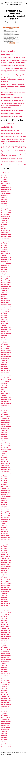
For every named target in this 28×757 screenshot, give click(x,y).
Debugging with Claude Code (10, 130)
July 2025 (4, 197)
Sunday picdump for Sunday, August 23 (13, 57)
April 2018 (4, 366)
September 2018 (6, 356)
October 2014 (5, 448)
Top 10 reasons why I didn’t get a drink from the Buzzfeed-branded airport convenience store (12, 105)
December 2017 (5, 374)
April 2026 (4, 180)
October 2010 (5, 541)
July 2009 (4, 570)
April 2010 (4, 552)
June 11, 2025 (20, 22)
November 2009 (6, 562)
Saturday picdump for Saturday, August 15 (13, 165)
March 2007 (4, 624)
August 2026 (5, 172)
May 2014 (4, 457)
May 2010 (4, 550)
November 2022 (6, 259)
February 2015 (5, 440)
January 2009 (5, 582)
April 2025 (4, 203)
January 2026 (5, 185)
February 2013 (5, 486)
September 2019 (6, 333)
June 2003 (4, 710)
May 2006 (4, 644)
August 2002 (5, 729)
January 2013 (5, 488)
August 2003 (5, 706)
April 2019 (4, 343)
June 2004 (4, 688)
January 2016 (5, 418)
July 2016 (4, 407)
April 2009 (4, 576)
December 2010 (6, 537)
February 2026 (5, 183)
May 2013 (4, 481)
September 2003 (6, 704)
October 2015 (5, 424)
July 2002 (4, 731)
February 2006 (5, 650)
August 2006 (5, 638)
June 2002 (4, 733)
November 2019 (6, 329)
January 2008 (5, 605)
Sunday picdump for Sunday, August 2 (12, 100)
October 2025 (5, 191)
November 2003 (6, 700)
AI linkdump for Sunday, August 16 (11, 161)
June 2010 (4, 549)
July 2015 (4, 430)
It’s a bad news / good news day (10, 113)
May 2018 (4, 364)
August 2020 (5, 312)
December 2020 (6, 304)
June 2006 (4, 642)
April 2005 (4, 669)
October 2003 (5, 702)
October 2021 (5, 284)
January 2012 (5, 512)
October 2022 (5, 261)
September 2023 (6, 240)
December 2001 (6, 745)
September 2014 (6, 449)
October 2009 (5, 564)
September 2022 (6, 263)
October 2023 (5, 238)
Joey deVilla (11, 22)
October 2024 (5, 214)
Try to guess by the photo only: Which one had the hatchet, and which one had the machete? (13, 70)
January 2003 (5, 719)
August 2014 (5, 451)
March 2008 (4, 601)
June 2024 (4, 222)
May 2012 (4, 504)
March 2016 (4, 415)
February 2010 (5, 556)
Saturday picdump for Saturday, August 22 (14, 136)
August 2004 (5, 684)
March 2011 (4, 531)
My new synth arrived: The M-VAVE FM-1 (13, 151)
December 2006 (6, 630)
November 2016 (6, 399)
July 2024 (4, 220)
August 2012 (5, 498)
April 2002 (4, 737)
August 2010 (5, 545)
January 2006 (5, 651)
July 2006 (4, 640)
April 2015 (4, 436)
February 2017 (5, 393)
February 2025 (5, 207)
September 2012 (6, 496)
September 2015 (6, 426)
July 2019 (4, 337)
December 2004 (6, 677)
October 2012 (5, 494)
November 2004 (6, 679)
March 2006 (4, 648)
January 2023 (5, 255)
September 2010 (6, 543)
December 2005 (6, 653)
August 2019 (5, 335)
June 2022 (4, 269)
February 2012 (5, 510)
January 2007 (5, 628)
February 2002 (5, 741)
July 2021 (4, 290)
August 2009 (5, 568)
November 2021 (6, 282)
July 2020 (4, 314)
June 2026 (4, 176)
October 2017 (5, 378)
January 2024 (5, 232)
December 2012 (5, 490)
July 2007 (4, 616)
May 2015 (4, 434)
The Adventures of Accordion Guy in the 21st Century (14, 3)
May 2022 (4, 271)
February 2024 (5, 230)
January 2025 (5, 209)
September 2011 (5, 519)
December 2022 (6, 257)
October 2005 (5, 657)
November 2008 (6, 585)
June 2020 (4, 315)
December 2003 (6, 698)
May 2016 (4, 411)
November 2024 (6, 213)
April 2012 (4, 506)
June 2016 (4, 409)
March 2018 (4, 368)
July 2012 (4, 500)
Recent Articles (8, 51)
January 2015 (5, 442)
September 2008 (6, 589)
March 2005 (4, 671)
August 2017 (5, 382)
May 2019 (4, 341)
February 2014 (5, 463)
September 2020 (6, 310)
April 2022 (4, 273)
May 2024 (4, 224)
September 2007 (6, 613)
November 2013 (6, 469)
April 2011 (4, 529)
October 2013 (5, 471)
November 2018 (6, 352)
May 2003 (4, 712)
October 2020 (5, 308)
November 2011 (5, 516)
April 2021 (4, 296)
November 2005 (6, 655)
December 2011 (5, 514)
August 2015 (5, 428)
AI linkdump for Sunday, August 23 (11, 133)
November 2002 (6, 723)
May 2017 (4, 387)
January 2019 (5, 348)
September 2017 (6, 380)
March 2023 (4, 251)
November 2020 (6, 306)
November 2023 (6, 236)
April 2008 (4, 599)
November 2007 (6, 609)
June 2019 (4, 339)
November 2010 (6, 539)
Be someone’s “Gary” (7, 54)
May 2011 (3, 527)
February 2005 (5, 673)
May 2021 (4, 294)
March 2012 (4, 508)
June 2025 (4, 199)
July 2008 (4, 593)
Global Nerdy (7, 127)
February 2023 (5, 253)
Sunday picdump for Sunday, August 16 (12, 65)
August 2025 (5, 195)
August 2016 (5, 405)
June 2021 (4, 292)
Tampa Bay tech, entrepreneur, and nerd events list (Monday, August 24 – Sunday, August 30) (13, 141)
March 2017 (4, 391)
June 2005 (4, 665)
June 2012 (4, 502)
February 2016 (5, 416)
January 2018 (5, 372)
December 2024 (6, 211)
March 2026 (4, 181)
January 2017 (5, 395)
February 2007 (5, 626)
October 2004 (5, 681)
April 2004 (4, 692)
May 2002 (4, 735)
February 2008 (5, 603)
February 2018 (5, 370)
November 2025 (6, 189)
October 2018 (5, 354)
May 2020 (4, 317)
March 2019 (4, 345)
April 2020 (4, 319)
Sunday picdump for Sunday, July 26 (12, 110)
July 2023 (4, 244)
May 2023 (4, 248)
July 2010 (4, 547)
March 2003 (4, 716)
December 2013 (5, 467)
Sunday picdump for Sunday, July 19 (11, 116)
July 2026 (4, 174)
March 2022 (4, 275)
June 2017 (4, 385)
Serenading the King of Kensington (11, 97)
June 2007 (4, 618)
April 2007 (4, 622)
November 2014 (6, 446)
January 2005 (5, 675)
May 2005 (4, 667)
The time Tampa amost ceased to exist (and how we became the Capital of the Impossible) (12, 79)
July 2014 (4, 453)
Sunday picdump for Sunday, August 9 (12, 75)
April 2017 (4, 389)
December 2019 (5, 327)
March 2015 (4, 438)
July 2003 (4, 708)
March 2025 (4, 205)
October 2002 (5, 725)
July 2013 (4, 477)
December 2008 (6, 583)
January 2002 (5, 743)
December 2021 (5, 281)
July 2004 (4, 686)
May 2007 (4, 620)
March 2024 (4, 228)
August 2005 (5, 661)
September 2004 (6, 683)
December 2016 (5, 397)
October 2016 (5, 401)
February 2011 (5, 533)
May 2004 (4, 690)
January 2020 (5, 325)
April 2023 (4, 249)
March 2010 (4, 554)
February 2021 (5, 300)
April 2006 (4, 646)
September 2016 (6, 403)
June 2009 (4, 572)
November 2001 (6, 747)
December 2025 (6, 187)
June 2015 (4, 432)
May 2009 (4, 574)
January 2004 (5, 696)
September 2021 (6, 286)
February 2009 (5, 580)
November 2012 (6, 492)
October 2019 (5, 331)
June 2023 (4, 246)
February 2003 (5, 717)
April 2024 (4, 226)
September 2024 (6, 216)
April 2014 (4, 459)
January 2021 (5, 302)
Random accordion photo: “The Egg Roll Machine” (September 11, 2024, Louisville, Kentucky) (13, 86)
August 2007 (5, 615)
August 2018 (5, 358)
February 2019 (5, 347)
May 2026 (4, 178)
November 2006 (6, 632)
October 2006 (5, 634)
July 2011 (3, 523)
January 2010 (5, 558)
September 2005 (6, 659)
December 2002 (6, 721)
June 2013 (4, 479)
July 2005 (4, 663)
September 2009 (6, 566)
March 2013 (4, 484)
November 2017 (6, 376)
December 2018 (6, 350)
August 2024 (5, 218)
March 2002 (4, 739)
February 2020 (5, 323)
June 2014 (4, 455)
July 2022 (4, 267)
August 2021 (5, 288)
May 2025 (4, 201)
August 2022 (5, 265)
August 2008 (5, 591)
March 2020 (4, 321)
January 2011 (5, 535)
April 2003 (4, 714)
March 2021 (4, 298)
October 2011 (5, 517)
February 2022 (5, 277)
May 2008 (4, 597)
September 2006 (6, 636)
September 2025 (6, 193)
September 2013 (6, 473)
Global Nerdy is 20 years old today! (11, 158)
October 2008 (5, 587)
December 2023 (6, 234)
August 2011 (4, 521)
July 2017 (4, 383)
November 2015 (6, 422)
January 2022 (5, 279)
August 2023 (5, 242)
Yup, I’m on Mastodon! (7, 123)
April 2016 (4, 413)
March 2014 (4, 461)
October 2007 (5, 611)
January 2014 (5, 465)
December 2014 (6, 444)
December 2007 (6, 607)
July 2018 (4, 360)
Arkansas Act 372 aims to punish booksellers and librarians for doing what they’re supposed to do (13, 92)
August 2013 (5, 475)
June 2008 (4, 595)
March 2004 (4, 694)
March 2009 (4, 578)
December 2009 (6, 560)
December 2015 (5, 420)
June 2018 (4, 362)
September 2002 (6, 727)
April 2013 (4, 482)
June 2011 (4, 525)
